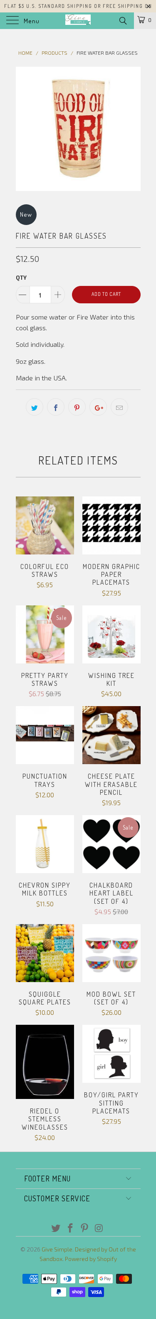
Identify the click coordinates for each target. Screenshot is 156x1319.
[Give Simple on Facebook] (70, 1228)
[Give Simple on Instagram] (99, 1228)
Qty (21, 277)
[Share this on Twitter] (34, 407)
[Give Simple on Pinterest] (85, 1228)
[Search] (122, 20)
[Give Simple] (78, 20)
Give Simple (57, 1249)
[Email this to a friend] (119, 407)
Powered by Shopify (91, 1258)
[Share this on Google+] (98, 407)
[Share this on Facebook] (55, 407)
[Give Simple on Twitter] (56, 1228)
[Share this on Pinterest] (77, 407)
